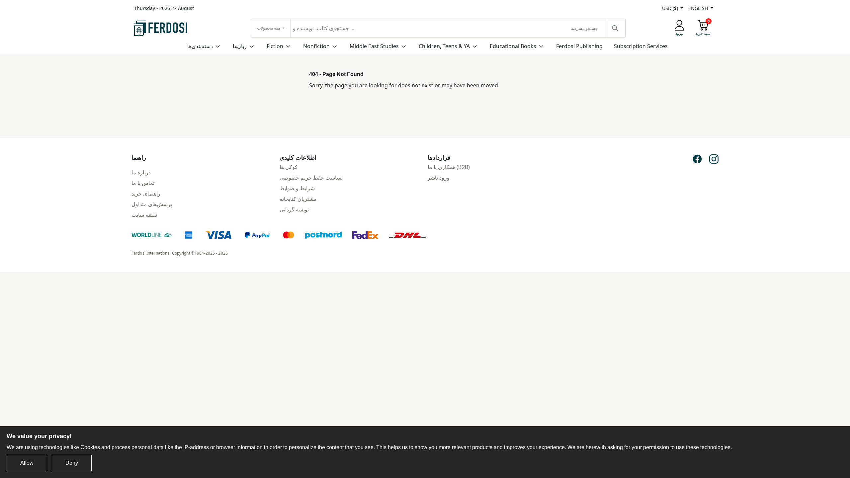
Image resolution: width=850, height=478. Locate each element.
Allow (27, 463)
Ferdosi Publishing (579, 46)
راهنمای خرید (145, 193)
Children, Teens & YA (444, 46)
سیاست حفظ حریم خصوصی (311, 177)
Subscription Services (641, 46)
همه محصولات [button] (269, 28)
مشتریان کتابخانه (298, 198)
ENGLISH (698, 8)
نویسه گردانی (294, 209)
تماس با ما (142, 183)
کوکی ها (289, 167)
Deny (71, 463)
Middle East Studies (374, 46)
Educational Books (513, 46)
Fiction (275, 46)
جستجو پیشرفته (584, 28)
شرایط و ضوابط (297, 188)
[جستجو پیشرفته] (615, 28)
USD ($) (670, 8)
